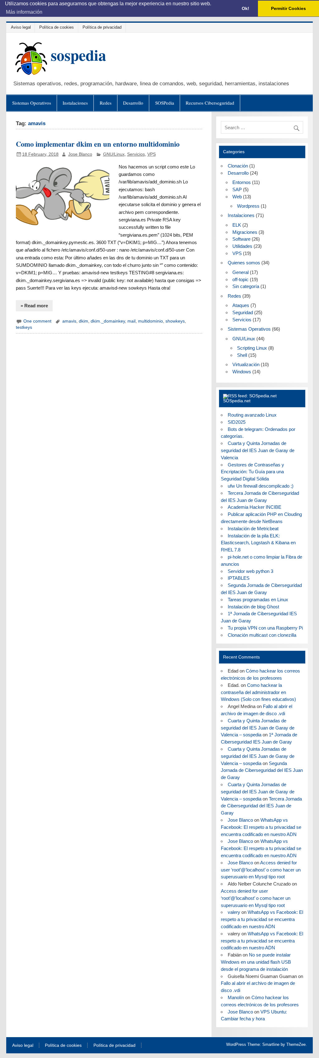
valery (234, 912)
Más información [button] (24, 12)
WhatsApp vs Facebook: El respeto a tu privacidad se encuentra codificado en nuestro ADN (261, 827)
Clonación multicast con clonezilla (262, 635)
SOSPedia (164, 103)
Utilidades (242, 246)
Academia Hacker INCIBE (254, 507)
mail (131, 321)
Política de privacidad (102, 27)
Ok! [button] (245, 8)
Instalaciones (75, 103)
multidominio (150, 321)
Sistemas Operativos (31, 103)
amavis (69, 321)
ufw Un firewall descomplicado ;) (260, 486)
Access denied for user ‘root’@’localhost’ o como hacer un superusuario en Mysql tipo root (261, 870)
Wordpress (248, 206)
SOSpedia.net (236, 401)
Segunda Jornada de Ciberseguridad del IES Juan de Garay (262, 770)
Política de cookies (56, 27)
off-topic (240, 279)
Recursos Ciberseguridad (210, 103)
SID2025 (236, 422)
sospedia (78, 55)
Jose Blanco (80, 154)
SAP (237, 189)
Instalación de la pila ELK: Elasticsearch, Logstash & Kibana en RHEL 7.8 (258, 543)
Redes (106, 103)
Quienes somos (244, 262)
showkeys (175, 321)
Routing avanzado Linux (252, 415)
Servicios (136, 154)
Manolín (236, 997)
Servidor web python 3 (250, 571)
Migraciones (244, 232)
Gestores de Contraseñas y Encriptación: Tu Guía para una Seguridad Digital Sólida (252, 472)
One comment (37, 321)
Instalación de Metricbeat (253, 528)
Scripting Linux (252, 348)
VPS (151, 154)
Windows (241, 371)
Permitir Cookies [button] (288, 8)
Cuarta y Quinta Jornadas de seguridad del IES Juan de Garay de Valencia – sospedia (257, 728)
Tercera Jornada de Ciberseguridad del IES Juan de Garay (261, 806)
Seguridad (242, 312)
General (240, 272)
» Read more (34, 305)
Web (237, 196)
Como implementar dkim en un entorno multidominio (97, 144)
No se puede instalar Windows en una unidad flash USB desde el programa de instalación (256, 962)
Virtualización (245, 364)
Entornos (241, 182)
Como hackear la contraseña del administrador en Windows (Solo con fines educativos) (258, 692)
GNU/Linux (114, 154)
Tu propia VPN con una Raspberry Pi (265, 628)
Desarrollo (133, 103)
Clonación (238, 165)
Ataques (240, 305)
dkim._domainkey (108, 321)
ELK (236, 225)
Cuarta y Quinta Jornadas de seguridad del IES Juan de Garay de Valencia (257, 450)
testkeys (24, 327)
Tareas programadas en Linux (258, 599)
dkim (83, 321)
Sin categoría (245, 286)
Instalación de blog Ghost (253, 606)
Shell (242, 355)
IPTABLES (239, 578)
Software (241, 239)
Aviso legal (21, 27)
